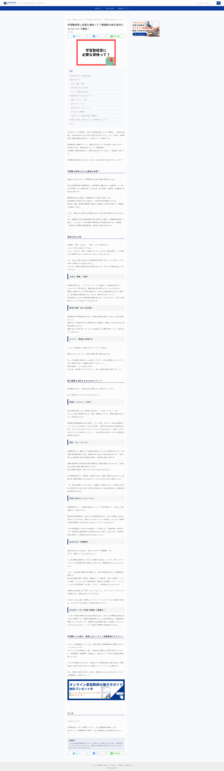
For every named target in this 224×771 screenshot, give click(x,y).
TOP (68, 19)
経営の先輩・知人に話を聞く (80, 88)
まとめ (72, 124)
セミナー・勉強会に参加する (80, 92)
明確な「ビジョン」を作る (79, 99)
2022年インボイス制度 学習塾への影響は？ (84, 116)
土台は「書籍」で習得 (78, 83)
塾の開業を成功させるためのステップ (81, 96)
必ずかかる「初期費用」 (78, 112)
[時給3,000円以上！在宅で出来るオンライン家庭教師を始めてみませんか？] (145, 29)
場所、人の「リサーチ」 (78, 104)
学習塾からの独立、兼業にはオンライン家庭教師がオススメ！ (89, 120)
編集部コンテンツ (78, 19)
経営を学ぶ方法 (74, 79)
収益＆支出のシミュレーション (80, 108)
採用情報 (120, 765)
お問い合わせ (129, 765)
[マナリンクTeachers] (10, 3)
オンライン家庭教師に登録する (100, 765)
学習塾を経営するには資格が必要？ (80, 76)
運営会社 (113, 765)
